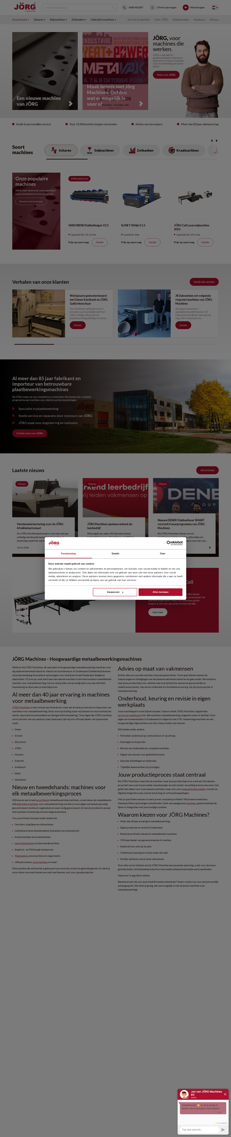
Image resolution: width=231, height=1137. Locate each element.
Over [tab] (162, 553)
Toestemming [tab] (68, 553)
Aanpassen (113, 592)
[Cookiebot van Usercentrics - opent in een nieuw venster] (169, 543)
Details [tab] (115, 553)
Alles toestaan (160, 592)
